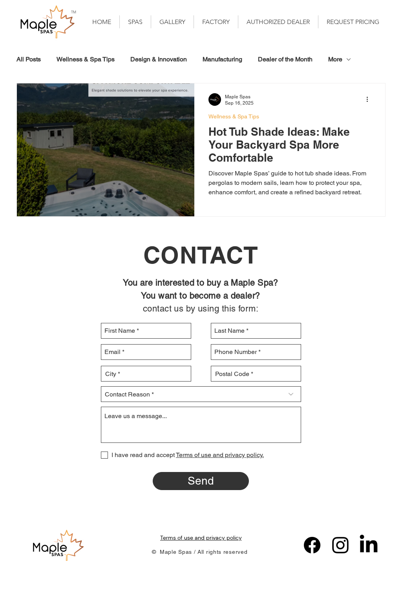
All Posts (28, 59)
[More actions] (370, 99)
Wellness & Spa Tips (86, 59)
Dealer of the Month (285, 59)
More (335, 59)
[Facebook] (312, 545)
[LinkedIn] (369, 545)
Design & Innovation (158, 59)
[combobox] (146, 374)
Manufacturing (222, 59)
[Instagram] (340, 545)
